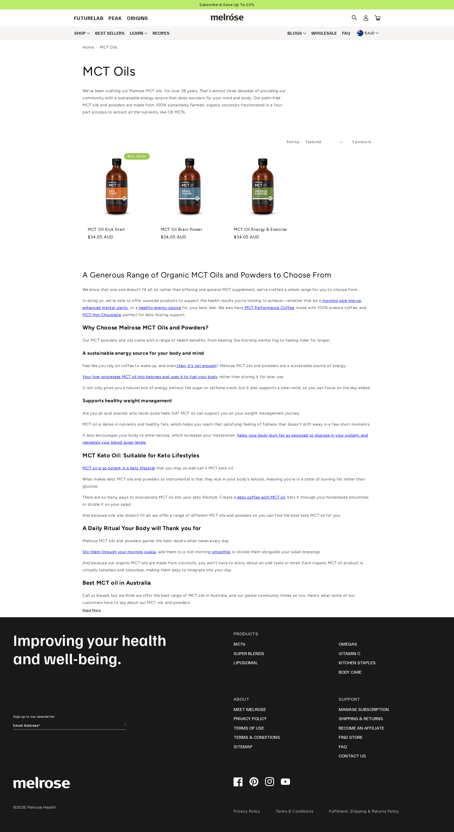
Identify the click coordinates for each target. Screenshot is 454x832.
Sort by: (293, 142)
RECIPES (161, 33)
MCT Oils (108, 47)
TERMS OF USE (249, 728)
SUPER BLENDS (249, 653)
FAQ (346, 33)
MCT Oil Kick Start (106, 229)
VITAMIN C (349, 653)
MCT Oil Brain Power (181, 229)
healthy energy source (159, 307)
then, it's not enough (196, 365)
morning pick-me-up (341, 300)
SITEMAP (243, 746)
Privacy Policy (247, 811)
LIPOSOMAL (246, 662)
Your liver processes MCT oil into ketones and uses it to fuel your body (150, 376)
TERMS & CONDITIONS (257, 737)
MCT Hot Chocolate (101, 314)
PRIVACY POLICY (250, 718)
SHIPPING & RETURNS (361, 718)
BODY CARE (350, 672)
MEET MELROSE (250, 709)
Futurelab (89, 17)
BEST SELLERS (110, 33)
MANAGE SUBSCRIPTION (364, 709)
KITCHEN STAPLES (357, 662)
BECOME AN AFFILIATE (361, 728)
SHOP (80, 33)
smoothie (220, 552)
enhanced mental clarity (105, 307)
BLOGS (294, 33)
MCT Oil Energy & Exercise (260, 229)
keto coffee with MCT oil (260, 497)
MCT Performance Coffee (268, 307)
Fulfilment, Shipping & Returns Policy (364, 811)
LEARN (136, 33)
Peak (115, 17)
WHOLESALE (324, 33)
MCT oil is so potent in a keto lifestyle (118, 468)
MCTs (239, 644)
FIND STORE (351, 737)
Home (88, 47)
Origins (137, 17)
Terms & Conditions (294, 811)
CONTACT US (352, 755)
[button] (354, 18)
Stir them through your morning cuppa (119, 552)
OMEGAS (348, 644)
